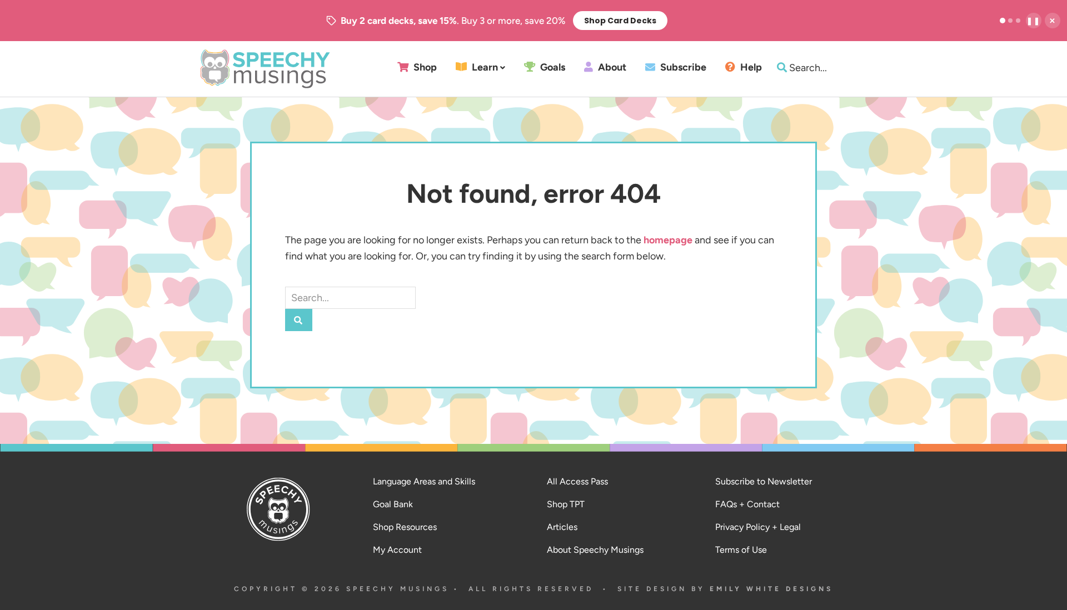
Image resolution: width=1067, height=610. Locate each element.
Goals (551, 67)
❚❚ (1033, 21)
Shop (424, 67)
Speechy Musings (265, 68)
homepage (668, 240)
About (611, 67)
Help (750, 67)
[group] (497, 20)
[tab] (1002, 20)
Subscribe (682, 67)
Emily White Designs (771, 589)
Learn (484, 67)
